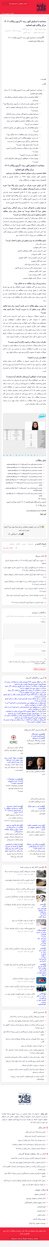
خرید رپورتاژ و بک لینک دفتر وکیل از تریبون (31, 1140)
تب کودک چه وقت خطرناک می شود (32, 1046)
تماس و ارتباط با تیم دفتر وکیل (35, 1132)
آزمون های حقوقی (38, 32)
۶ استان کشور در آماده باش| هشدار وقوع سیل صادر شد (26, 1021)
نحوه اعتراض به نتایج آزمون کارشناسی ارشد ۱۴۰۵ (28, 602)
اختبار (36, 29)
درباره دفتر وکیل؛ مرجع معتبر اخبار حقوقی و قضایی (28, 1144)
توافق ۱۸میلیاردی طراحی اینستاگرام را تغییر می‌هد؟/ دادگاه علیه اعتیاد (23, 1033)
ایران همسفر (41, 1211)
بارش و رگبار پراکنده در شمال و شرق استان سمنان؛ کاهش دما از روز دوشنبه (23, 1026)
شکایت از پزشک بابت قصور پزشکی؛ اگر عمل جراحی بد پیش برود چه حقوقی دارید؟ (25, 687)
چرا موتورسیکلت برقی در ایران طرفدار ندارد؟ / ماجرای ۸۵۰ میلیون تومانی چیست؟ (25, 1051)
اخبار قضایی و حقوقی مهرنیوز (35, 1198)
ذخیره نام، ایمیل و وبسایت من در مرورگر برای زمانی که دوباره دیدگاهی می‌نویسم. (27, 662)
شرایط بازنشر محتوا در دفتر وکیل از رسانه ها (30, 1148)
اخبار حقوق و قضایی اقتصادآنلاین (35, 1202)
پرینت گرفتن (26, 32)
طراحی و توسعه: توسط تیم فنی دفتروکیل (24, 1238)
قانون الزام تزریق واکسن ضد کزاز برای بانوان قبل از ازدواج (25, 1061)
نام (43, 642)
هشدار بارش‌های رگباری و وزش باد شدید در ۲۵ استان (27, 1016)
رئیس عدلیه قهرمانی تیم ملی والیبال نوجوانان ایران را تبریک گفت (24, 1040)
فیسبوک (30, 544)
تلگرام (18, 544)
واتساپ (11, 544)
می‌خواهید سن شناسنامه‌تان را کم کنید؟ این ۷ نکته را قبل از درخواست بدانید (25, 704)
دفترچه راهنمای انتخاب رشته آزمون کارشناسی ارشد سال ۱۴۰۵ (26, 596)
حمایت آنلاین (41, 1215)
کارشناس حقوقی (39, 1194)
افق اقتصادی (41, 1207)
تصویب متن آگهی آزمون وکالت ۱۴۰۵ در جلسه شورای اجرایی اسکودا (25, 561)
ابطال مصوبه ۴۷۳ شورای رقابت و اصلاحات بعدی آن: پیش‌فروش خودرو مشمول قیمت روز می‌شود (25, 683)
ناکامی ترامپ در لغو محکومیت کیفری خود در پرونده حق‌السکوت (27, 1077)
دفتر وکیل (42, 686)
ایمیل (44, 546)
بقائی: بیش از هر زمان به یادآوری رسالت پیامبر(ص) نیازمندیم (24, 1057)
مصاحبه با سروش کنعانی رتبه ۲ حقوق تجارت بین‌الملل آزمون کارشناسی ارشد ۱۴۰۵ (25, 582)
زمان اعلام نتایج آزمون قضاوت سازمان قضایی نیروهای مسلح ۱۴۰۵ (25, 575)
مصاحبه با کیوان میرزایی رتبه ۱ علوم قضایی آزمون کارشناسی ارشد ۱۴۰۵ (25, 589)
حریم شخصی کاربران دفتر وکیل (35, 1136)
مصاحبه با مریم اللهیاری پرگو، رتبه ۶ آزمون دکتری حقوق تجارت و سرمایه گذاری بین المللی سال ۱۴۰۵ (24, 569)
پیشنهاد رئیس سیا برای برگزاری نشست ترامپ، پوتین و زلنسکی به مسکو (26, 1070)
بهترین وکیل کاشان (39, 1219)
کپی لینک (43, 514)
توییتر (24, 544)
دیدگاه (42, 622)
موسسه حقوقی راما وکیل (37, 1223)
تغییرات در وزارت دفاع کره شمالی (33, 1065)
